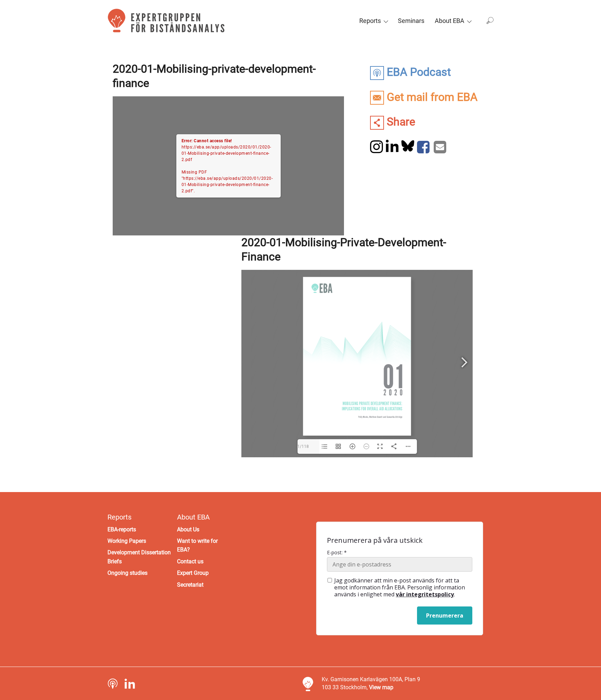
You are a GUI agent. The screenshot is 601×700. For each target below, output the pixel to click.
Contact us (190, 561)
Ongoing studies (127, 573)
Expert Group (193, 573)
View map (381, 687)
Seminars (411, 20)
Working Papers (126, 541)
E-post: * (337, 552)
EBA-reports (121, 529)
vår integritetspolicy (425, 594)
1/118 (303, 446)
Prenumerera (444, 615)
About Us (188, 529)
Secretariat (190, 584)
